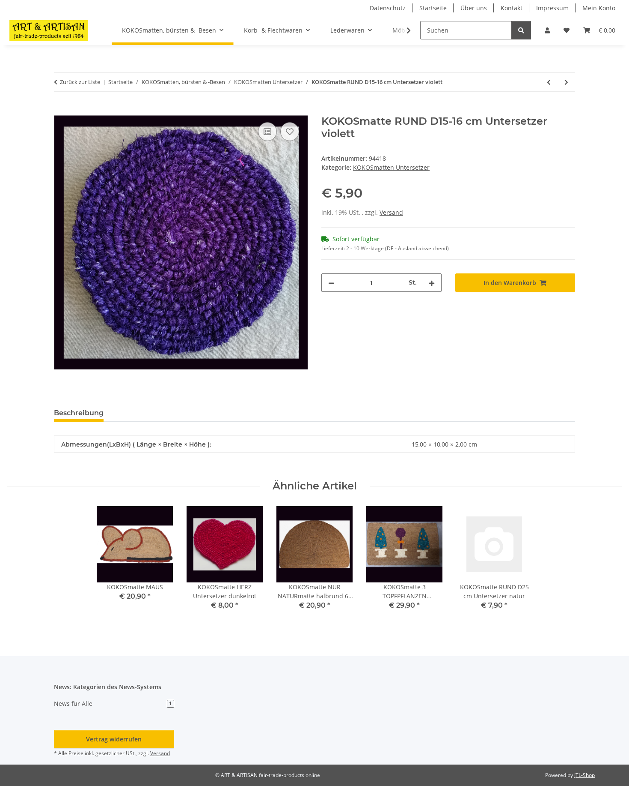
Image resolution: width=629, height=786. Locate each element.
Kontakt (511, 8)
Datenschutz (388, 8)
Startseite (433, 8)
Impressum (552, 8)
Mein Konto (598, 8)
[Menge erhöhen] (431, 282)
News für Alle (113, 703)
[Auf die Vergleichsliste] (267, 131)
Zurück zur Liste (80, 82)
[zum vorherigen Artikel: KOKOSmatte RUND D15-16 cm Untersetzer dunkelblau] (549, 82)
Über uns (473, 8)
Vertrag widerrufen (114, 739)
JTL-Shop (584, 775)
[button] (547, 30)
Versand (391, 212)
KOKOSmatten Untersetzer (391, 167)
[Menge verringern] (331, 282)
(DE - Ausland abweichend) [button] (417, 248)
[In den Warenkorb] (61, 110)
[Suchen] (521, 30)
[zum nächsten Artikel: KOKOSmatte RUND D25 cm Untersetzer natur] (566, 82)
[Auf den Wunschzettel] (289, 131)
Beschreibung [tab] (79, 413)
